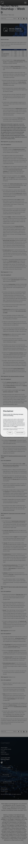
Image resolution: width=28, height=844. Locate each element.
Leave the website (19, 432)
